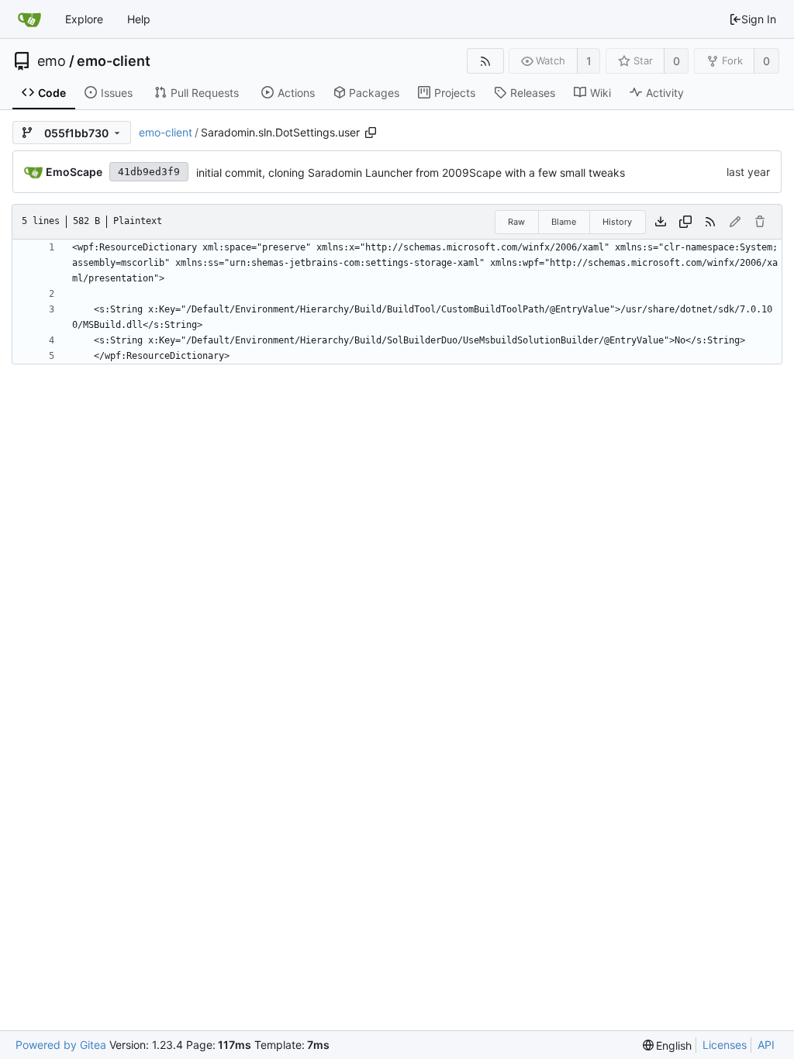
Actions (296, 92)
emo (51, 61)
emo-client (113, 61)
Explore (84, 19)
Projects (454, 92)
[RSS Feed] (485, 61)
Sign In (758, 19)
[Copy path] (370, 132)
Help (138, 19)
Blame (563, 221)
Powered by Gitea (61, 1044)
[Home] (29, 19)
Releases (532, 92)
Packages (374, 92)
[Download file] (660, 221)
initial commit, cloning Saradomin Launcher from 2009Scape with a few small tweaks (410, 172)
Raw (516, 221)
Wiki (600, 92)
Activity (665, 92)
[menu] (667, 1045)
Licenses (725, 1044)
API (766, 1044)
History (617, 221)
